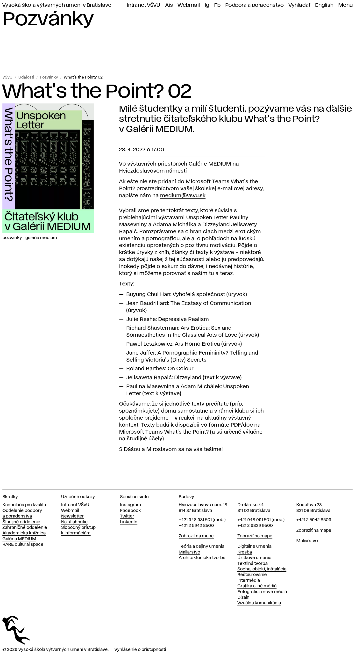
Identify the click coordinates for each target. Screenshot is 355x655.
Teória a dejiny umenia (201, 546)
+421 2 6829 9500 (255, 526)
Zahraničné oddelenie (24, 528)
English (324, 5)
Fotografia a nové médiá (262, 592)
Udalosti (26, 77)
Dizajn (243, 597)
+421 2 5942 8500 (196, 526)
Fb (217, 5)
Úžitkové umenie (254, 558)
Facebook (130, 511)
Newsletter (72, 516)
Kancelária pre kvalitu (24, 505)
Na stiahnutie (74, 522)
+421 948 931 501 (195, 520)
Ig (207, 5)
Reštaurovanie (252, 575)
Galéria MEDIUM (19, 539)
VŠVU (7, 77)
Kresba (244, 552)
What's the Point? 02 (83, 77)
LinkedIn (128, 522)
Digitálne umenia (254, 546)
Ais (169, 5)
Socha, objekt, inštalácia (261, 569)
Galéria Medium (41, 238)
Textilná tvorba (252, 564)
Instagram (130, 505)
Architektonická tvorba (202, 558)
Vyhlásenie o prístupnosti (140, 650)
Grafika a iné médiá (257, 586)
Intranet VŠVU (143, 5)
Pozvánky (49, 77)
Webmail (189, 5)
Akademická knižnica (24, 533)
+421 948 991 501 (254, 520)
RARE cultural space (22, 544)
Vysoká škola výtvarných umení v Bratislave (57, 5)
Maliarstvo (189, 552)
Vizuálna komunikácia (259, 603)
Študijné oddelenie (21, 522)
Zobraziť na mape (196, 536)
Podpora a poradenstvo (254, 5)
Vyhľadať (299, 5)
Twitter (127, 516)
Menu (345, 5)
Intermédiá (248, 580)
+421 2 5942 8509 (313, 520)
